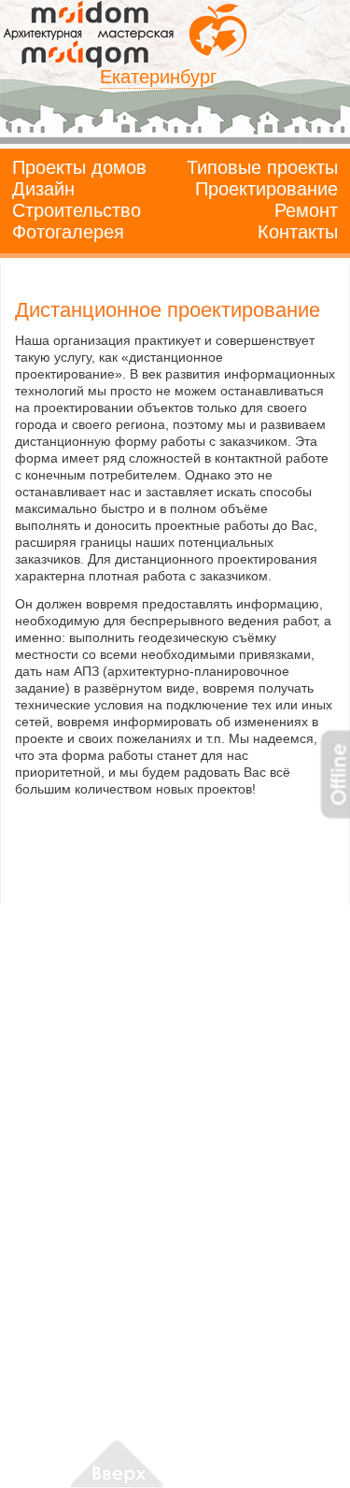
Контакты (298, 231)
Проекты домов (79, 167)
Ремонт (306, 210)
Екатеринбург (158, 76)
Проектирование (266, 188)
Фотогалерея (68, 231)
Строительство (76, 210)
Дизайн (43, 188)
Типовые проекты (262, 167)
